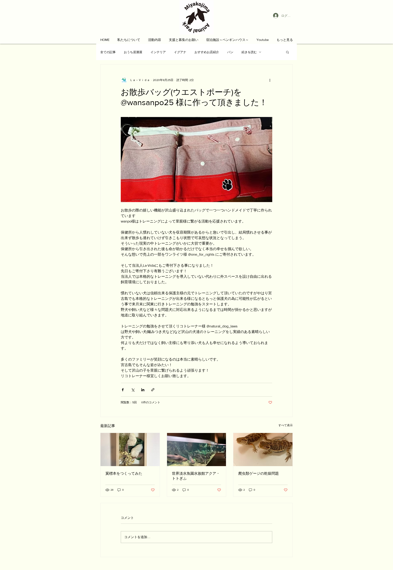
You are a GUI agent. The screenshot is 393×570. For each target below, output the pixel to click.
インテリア (158, 52)
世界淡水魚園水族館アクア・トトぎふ (196, 475)
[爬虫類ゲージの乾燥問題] (262, 449)
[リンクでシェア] (153, 390)
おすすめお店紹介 (206, 52)
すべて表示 (285, 425)
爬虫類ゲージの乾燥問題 (258, 473)
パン (230, 52)
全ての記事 (108, 52)
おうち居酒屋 (133, 52)
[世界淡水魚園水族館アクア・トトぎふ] (196, 449)
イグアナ (180, 52)
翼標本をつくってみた (123, 473)
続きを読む (249, 52)
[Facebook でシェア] (123, 390)
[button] (128, 40)
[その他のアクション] (269, 80)
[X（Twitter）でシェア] (133, 390)
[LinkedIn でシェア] (143, 390)
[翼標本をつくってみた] (130, 449)
